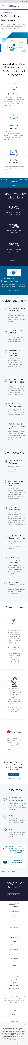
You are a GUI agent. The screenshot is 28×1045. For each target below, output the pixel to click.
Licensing (14, 965)
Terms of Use (14, 1021)
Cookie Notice (13, 1039)
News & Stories (14, 937)
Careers (14, 920)
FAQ (11, 829)
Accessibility (14, 1007)
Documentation (14, 958)
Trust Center (14, 944)
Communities (14, 924)
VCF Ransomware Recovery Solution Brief (15, 863)
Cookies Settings (13, 1043)
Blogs (11, 816)
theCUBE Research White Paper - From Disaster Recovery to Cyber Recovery (16, 850)
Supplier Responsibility (14, 1018)
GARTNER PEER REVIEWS (14, 778)
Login (23, 1)
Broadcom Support (14, 954)
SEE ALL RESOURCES (8, 871)
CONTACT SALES (14, 894)
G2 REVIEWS (14, 774)
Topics (14, 941)
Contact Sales (15, 988)
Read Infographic (14, 290)
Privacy (14, 1010)
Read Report (14, 260)
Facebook (15, 977)
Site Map (14, 1014)
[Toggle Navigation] (3, 5)
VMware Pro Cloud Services (16, 799)
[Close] (24, 1024)
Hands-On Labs (14, 962)
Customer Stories (14, 927)
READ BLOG (14, 185)
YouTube (15, 985)
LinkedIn (15, 979)
